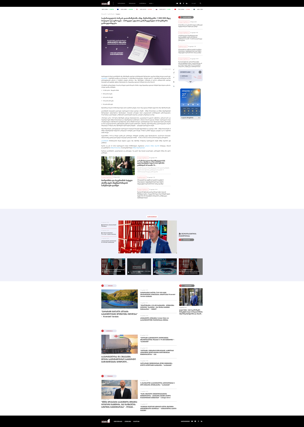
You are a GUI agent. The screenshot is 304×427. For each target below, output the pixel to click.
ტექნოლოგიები (142, 177)
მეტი (150, 3)
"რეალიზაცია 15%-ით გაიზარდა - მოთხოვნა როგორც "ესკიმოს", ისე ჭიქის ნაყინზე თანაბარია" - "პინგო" (157, 307)
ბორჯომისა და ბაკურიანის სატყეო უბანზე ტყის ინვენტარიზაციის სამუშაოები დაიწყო (117, 183)
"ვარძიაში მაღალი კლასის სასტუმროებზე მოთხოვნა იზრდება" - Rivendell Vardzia (119, 314)
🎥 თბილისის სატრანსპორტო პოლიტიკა (108, 226)
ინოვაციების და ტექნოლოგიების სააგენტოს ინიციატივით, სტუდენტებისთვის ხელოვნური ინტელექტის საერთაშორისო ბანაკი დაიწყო (150, 182)
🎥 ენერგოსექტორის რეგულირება (187, 235)
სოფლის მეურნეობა (107, 177)
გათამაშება (104, 78)
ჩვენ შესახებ (118, 421)
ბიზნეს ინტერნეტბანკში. (139, 147)
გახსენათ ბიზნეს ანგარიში (152, 146)
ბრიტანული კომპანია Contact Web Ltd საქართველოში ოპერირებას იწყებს (154, 319)
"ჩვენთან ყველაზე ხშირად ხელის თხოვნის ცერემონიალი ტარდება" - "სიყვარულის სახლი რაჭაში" (158, 408)
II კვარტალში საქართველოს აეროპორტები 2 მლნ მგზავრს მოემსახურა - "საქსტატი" (157, 384)
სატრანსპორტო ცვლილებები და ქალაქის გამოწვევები (108, 242)
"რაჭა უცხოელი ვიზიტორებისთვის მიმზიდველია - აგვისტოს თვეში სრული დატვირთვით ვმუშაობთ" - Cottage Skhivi (155, 395)
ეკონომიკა (142, 3)
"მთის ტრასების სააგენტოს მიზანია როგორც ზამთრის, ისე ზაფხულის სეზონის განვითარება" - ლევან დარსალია (119, 404)
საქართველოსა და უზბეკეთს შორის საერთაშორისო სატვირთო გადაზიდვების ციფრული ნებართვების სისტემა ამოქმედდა (118, 359)
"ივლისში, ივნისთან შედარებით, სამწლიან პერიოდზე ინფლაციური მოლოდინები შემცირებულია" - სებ (157, 352)
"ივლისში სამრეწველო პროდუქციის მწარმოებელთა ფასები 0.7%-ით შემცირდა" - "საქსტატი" (157, 339)
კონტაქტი (128, 421)
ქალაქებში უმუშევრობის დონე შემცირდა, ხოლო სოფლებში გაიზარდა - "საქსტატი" (156, 364)
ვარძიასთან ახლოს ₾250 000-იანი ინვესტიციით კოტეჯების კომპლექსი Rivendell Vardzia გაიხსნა (157, 294)
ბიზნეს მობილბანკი (116, 147)
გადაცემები (121, 3)
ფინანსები (132, 3)
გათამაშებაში (104, 140)
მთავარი (103, 14)
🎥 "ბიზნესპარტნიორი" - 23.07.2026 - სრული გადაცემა (108, 234)
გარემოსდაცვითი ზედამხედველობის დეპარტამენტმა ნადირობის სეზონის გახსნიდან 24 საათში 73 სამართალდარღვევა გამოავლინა (151, 163)
